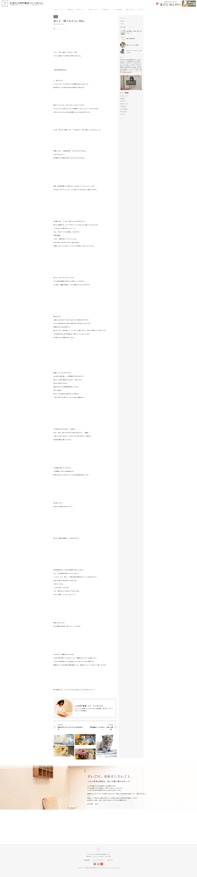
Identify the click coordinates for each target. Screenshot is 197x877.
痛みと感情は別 (131, 38)
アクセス (141, 9)
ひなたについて (58, 9)
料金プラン (80, 9)
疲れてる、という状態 (132, 45)
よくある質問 (117, 9)
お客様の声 (105, 9)
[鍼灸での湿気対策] (85, 754)
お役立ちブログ (93, 9)
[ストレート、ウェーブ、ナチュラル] (106, 745)
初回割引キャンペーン (131, 82)
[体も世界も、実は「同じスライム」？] (63, 739)
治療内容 (70, 9)
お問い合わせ (130, 9)
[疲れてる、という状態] (85, 739)
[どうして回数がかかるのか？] (63, 751)
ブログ (55, 16)
